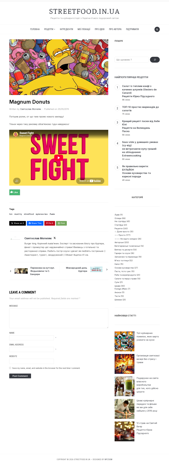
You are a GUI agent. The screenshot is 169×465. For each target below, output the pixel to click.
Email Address (16, 344)
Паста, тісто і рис (123, 271)
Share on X (19, 223)
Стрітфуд (119, 225)
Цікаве (118, 286)
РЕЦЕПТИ (48, 29)
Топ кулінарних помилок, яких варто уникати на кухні (148, 336)
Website (13, 356)
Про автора (115, 29)
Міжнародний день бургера (76, 269)
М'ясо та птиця (122, 260)
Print (63, 223)
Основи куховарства (124, 268)
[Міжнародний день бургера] (96, 269)
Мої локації (84, 29)
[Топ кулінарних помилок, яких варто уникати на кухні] (124, 341)
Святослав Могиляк (30, 109)
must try (18, 214)
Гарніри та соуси (122, 253)
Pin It (50, 223)
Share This (36, 223)
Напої (117, 264)
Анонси (118, 292)
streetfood (29, 214)
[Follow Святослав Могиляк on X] (55, 238)
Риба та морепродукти (125, 275)
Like (16, 192)
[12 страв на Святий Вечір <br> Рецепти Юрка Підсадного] (124, 431)
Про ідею (99, 29)
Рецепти (119, 228)
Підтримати (132, 29)
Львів (52, 214)
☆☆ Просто (120, 235)
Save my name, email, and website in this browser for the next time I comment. (46, 368)
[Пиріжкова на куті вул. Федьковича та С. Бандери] (21, 270)
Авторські (119, 242)
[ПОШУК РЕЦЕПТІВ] (155, 60)
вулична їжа (42, 214)
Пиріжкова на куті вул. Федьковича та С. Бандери (42, 271)
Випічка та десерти (124, 250)
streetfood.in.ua (84, 10)
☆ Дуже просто (122, 231)
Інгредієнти (66, 29)
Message (13, 306)
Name (11, 333)
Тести (117, 296)
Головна (35, 29)
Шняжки (118, 300)
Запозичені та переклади (126, 257)
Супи (117, 282)
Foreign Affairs (121, 289)
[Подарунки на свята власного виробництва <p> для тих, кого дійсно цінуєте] (124, 386)
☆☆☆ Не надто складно (126, 239)
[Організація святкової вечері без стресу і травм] (124, 364)
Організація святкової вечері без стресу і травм (148, 359)
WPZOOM (108, 459)
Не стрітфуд (120, 221)
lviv (10, 214)
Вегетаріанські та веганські (127, 246)
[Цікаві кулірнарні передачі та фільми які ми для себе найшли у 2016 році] (124, 409)
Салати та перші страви (126, 278)
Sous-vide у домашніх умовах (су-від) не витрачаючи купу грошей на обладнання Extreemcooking (140, 149)
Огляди (118, 218)
